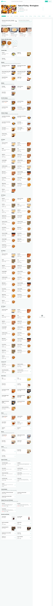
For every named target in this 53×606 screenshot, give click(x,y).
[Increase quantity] (9, 32)
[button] (30, 7)
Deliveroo (3, 1)
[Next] (31, 21)
